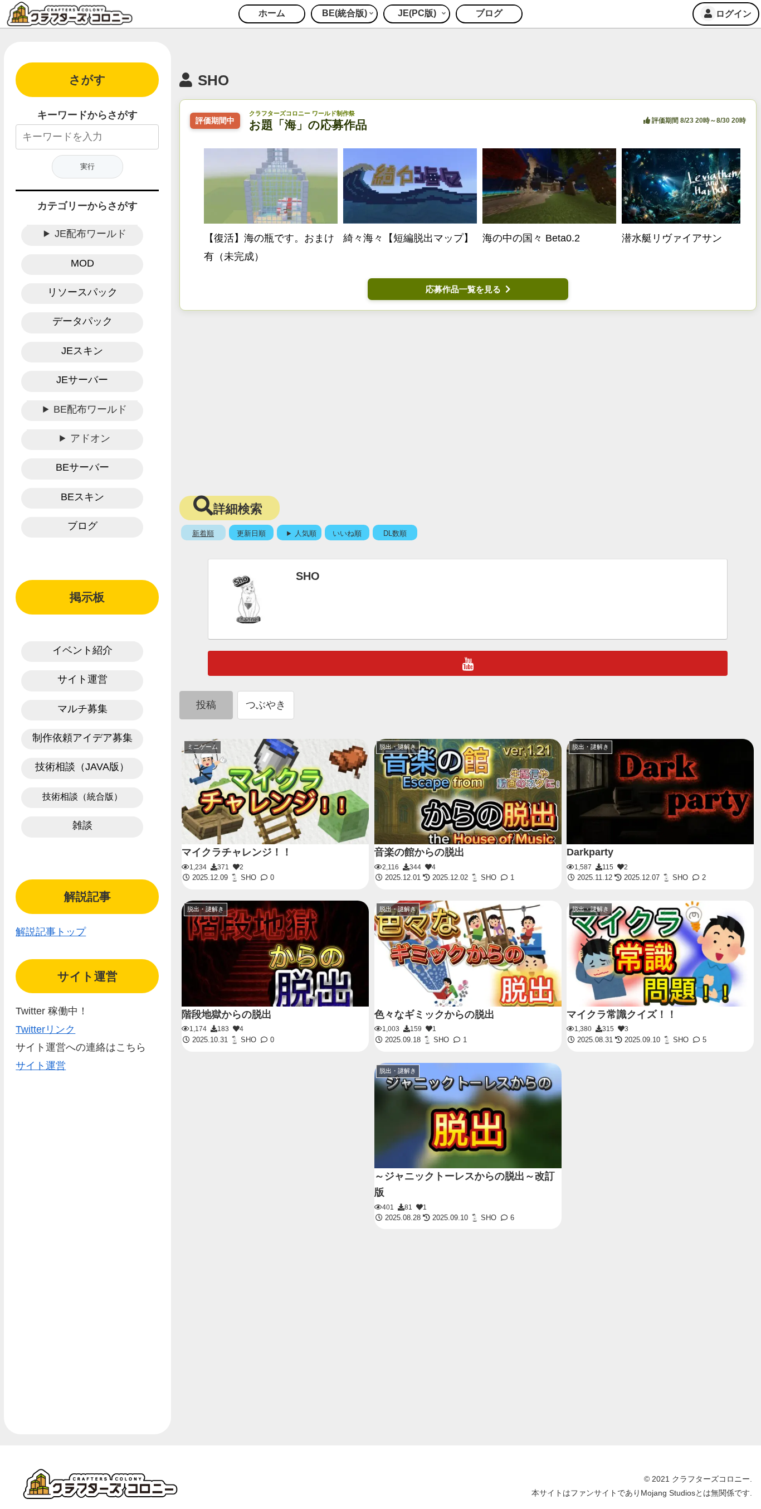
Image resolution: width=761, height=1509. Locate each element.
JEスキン (82, 350)
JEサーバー (82, 379)
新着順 (203, 533)
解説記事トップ (51, 931)
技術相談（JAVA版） (82, 766)
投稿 (206, 704)
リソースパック (82, 292)
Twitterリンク (45, 1029)
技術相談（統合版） (82, 796)
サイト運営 (82, 679)
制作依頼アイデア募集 (82, 737)
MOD (82, 263)
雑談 (82, 825)
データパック (82, 321)
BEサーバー (82, 467)
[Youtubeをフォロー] (468, 663)
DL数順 (395, 533)
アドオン (90, 438)
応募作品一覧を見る (463, 289)
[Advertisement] (468, 400)
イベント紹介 (82, 650)
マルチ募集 (82, 708)
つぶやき (266, 704)
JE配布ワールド (90, 233)
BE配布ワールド (90, 409)
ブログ (82, 525)
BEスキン (82, 496)
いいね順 (347, 533)
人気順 (305, 533)
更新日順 (251, 533)
